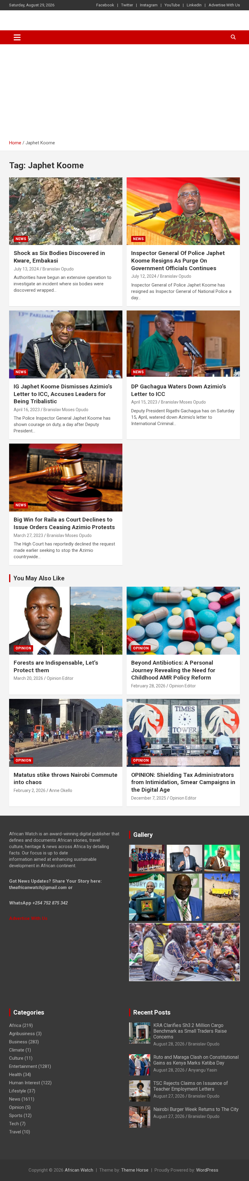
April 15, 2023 (144, 402)
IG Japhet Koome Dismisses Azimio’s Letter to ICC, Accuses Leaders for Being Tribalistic (63, 394)
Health (15, 1074)
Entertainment (23, 1066)
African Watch (79, 1170)
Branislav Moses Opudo (65, 409)
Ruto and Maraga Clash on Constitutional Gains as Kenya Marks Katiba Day (196, 1060)
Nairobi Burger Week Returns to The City (196, 1109)
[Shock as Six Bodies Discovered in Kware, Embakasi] (66, 211)
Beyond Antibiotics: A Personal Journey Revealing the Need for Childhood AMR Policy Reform (173, 670)
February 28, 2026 (148, 685)
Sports (15, 1115)
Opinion (23, 648)
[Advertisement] (124, 89)
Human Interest (24, 1082)
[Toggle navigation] (17, 37)
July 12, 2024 (143, 276)
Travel (15, 1132)
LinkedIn (194, 5)
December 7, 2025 (148, 798)
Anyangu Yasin (202, 1070)
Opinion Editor (60, 678)
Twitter (127, 5)
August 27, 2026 (169, 1096)
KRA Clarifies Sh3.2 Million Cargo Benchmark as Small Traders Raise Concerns (190, 1031)
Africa (15, 1025)
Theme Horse (134, 1170)
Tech (14, 1123)
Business (18, 1042)
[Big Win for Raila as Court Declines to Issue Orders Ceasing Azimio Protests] (66, 478)
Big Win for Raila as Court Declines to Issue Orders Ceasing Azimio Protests (64, 523)
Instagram (149, 5)
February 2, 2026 (30, 790)
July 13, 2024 (26, 269)
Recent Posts (152, 1012)
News (20, 239)
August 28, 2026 (169, 1044)
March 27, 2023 (28, 535)
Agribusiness (22, 1033)
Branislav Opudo (58, 269)
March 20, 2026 (28, 678)
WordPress (207, 1170)
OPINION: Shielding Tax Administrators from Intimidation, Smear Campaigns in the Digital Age (183, 782)
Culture (16, 1058)
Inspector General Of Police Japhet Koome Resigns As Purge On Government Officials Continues (178, 260)
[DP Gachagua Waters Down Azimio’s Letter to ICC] (183, 344)
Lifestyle (17, 1091)
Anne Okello (60, 790)
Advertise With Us (224, 5)
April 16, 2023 (27, 409)
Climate (16, 1050)
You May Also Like (38, 578)
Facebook (105, 5)
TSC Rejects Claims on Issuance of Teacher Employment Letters (190, 1086)
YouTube (172, 5)
